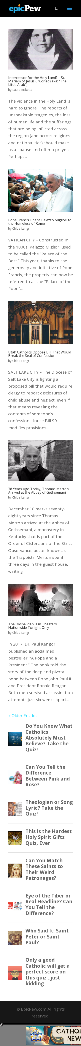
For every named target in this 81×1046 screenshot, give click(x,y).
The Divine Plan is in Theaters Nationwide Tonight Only (32, 626)
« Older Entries (22, 715)
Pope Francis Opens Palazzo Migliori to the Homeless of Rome (39, 222)
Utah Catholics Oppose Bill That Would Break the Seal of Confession (39, 354)
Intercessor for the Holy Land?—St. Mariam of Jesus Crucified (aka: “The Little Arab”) (37, 81)
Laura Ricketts (22, 90)
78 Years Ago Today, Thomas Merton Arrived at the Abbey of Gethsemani (38, 491)
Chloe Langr (20, 228)
